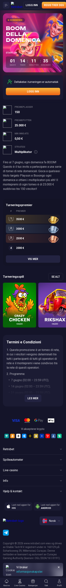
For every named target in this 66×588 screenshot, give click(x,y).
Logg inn (32, 5)
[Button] (6, 5)
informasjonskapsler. (29, 571)
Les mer (32, 398)
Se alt (56, 276)
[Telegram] (6, 533)
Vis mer (33, 259)
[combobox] (51, 520)
